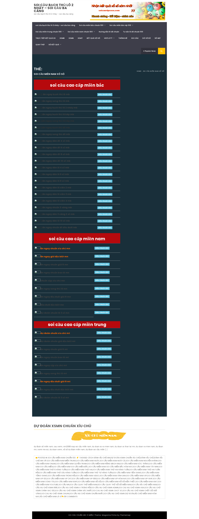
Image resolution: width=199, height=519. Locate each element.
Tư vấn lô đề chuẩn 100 (133, 32)
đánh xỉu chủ (147, 457)
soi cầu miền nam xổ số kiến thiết (118, 481)
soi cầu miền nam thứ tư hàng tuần (94, 472)
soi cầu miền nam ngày (87, 460)
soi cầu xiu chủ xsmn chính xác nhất (73, 490)
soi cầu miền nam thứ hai (79, 469)
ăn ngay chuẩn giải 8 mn (54, 264)
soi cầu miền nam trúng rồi (62, 475)
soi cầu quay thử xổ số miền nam (114, 484)
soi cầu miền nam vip (136, 475)
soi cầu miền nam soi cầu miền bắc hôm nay (111, 466)
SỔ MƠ (158, 38)
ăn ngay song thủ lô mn (54, 288)
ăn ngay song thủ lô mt (54, 373)
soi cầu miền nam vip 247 (59, 478)
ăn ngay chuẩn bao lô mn (55, 272)
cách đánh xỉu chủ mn (99, 457)
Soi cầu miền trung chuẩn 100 (49, 32)
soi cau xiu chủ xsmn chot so (107, 490)
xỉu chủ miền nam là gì (51, 496)
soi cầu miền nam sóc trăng (134, 463)
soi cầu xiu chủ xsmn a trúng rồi (74, 487)
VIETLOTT (108, 38)
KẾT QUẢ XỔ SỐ (93, 38)
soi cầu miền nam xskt (147, 481)
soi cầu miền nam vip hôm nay (112, 478)
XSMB (62, 38)
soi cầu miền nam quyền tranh (71, 463)
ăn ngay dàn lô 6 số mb (55, 174)
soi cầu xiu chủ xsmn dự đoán (119, 493)
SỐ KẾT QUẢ (54, 44)
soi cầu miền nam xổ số (89, 481)
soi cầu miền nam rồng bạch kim (103, 463)
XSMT (80, 38)
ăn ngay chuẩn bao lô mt (55, 357)
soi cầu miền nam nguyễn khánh (142, 460)
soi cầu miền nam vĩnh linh (113, 475)
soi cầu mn (64, 484)
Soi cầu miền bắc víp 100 (120, 25)
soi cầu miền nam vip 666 (84, 478)
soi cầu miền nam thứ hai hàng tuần (111, 469)
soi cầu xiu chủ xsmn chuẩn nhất (86, 493)
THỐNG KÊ (123, 38)
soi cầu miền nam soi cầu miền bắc (70, 466)
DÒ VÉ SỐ (146, 38)
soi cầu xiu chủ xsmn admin (105, 487)
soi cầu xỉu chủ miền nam (144, 484)
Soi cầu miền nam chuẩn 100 (80, 32)
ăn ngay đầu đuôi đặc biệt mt (57, 389)
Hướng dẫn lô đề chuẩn (109, 32)
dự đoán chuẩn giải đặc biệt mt (58, 341)
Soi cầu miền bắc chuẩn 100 (91, 25)
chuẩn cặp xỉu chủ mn (53, 280)
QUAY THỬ (40, 44)
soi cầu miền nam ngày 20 (113, 460)
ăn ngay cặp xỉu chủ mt (54, 365)
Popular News (150, 51)
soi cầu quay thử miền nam (83, 484)
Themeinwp (125, 515)
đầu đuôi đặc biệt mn (52, 304)
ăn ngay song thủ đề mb (56, 134)
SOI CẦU (135, 38)
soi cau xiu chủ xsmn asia (132, 487)
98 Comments (71, 496)
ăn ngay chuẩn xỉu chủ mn (55, 248)
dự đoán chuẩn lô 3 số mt (55, 397)
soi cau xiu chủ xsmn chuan (55, 493)
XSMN (71, 38)
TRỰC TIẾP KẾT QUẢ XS (46, 38)
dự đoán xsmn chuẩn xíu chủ (62, 425)
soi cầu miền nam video (87, 475)
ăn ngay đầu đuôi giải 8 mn (56, 296)
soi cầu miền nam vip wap (139, 478)
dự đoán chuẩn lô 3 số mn (55, 312)
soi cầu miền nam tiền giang (127, 472)
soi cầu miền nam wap (66, 481)
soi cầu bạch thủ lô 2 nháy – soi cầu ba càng (53, 8)
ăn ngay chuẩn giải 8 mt (54, 349)
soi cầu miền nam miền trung (61, 460)
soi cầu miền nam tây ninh (146, 466)
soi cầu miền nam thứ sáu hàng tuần (57, 472)
